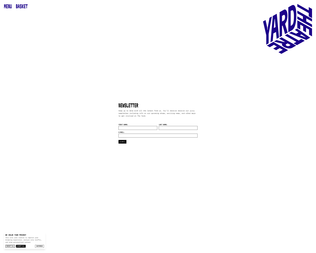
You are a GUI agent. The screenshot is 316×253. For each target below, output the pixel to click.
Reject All (10, 246)
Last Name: (163, 124)
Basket (22, 6)
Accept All (21, 246)
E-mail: (121, 132)
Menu (8, 6)
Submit (122, 142)
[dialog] (24, 240)
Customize (39, 246)
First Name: (123, 124)
